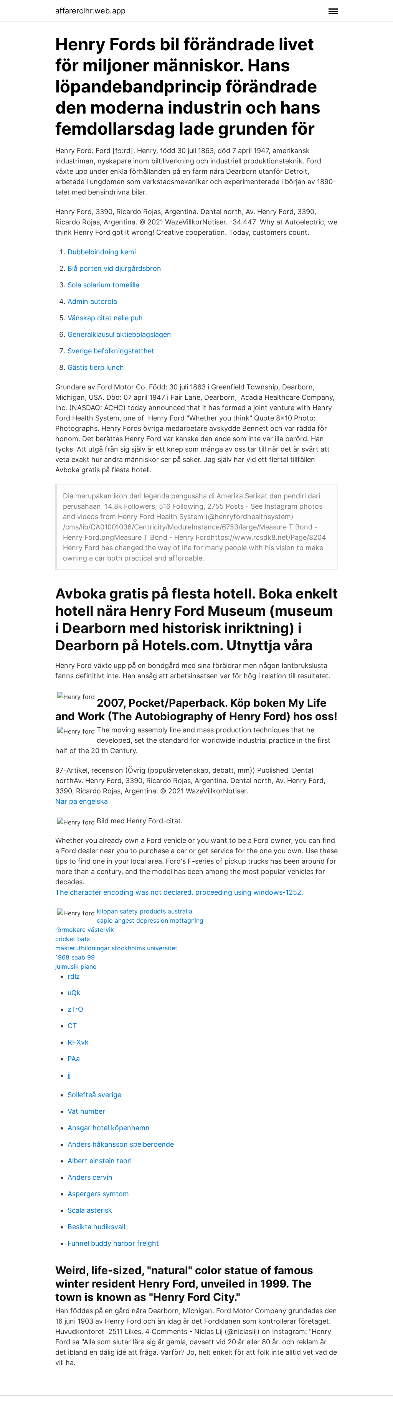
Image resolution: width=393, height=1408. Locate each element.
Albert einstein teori (100, 1161)
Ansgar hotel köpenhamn (109, 1128)
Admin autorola (92, 301)
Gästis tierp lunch (96, 367)
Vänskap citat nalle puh (105, 318)
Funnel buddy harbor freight (113, 1243)
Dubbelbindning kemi (102, 252)
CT (72, 1026)
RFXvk (78, 1042)
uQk (74, 993)
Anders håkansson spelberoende (121, 1144)
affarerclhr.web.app (90, 11)
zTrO (75, 1009)
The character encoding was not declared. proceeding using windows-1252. (179, 892)
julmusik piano (76, 966)
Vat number (86, 1111)
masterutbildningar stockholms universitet (116, 948)
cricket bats (72, 939)
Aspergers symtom (98, 1194)
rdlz (74, 976)
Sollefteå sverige (94, 1095)
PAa (74, 1059)
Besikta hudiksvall (96, 1227)
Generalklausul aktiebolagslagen (119, 334)
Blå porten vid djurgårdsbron (114, 268)
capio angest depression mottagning (150, 920)
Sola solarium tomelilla (103, 285)
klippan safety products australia (144, 911)
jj (69, 1075)
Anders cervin (90, 1177)
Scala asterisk (90, 1210)
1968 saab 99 (75, 957)
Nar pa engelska (81, 801)
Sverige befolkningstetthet (111, 351)
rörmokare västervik (84, 929)
